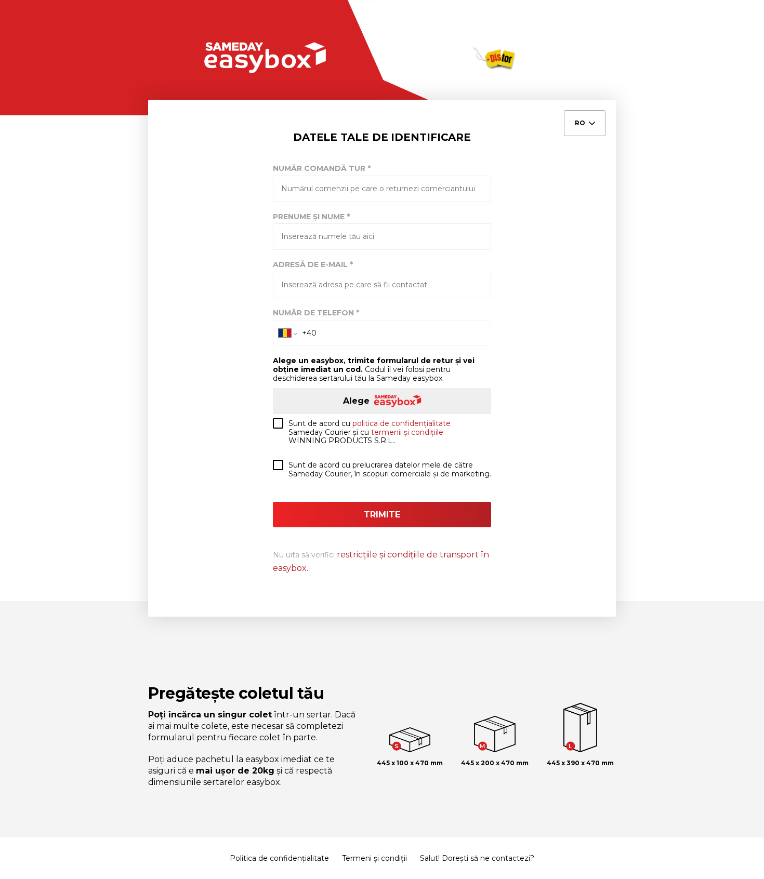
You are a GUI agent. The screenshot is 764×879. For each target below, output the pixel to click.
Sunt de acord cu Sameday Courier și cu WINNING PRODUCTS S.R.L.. (369, 432)
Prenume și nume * (311, 216)
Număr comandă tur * (322, 168)
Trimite (382, 515)
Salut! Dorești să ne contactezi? (477, 858)
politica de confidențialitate (401, 423)
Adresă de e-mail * (313, 264)
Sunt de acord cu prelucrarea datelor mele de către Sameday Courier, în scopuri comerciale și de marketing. (389, 469)
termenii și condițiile (407, 432)
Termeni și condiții (374, 858)
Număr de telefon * (316, 313)
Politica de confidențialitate (279, 858)
